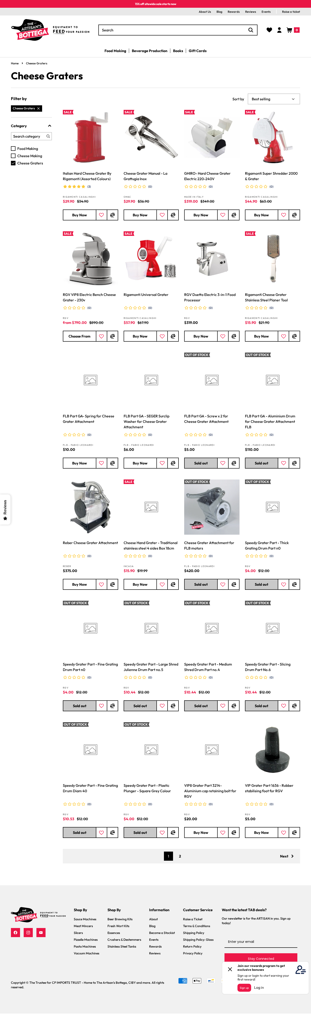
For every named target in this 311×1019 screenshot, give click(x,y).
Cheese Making (29, 156)
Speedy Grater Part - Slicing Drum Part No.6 (268, 667)
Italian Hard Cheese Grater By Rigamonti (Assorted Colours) (87, 176)
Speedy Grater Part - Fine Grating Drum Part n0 (90, 667)
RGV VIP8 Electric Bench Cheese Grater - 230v (89, 297)
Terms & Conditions (196, 926)
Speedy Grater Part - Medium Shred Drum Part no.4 (208, 667)
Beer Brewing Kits (120, 919)
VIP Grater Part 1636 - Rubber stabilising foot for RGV (269, 788)
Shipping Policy (193, 933)
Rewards (234, 11)
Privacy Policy (192, 953)
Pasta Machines (85, 946)
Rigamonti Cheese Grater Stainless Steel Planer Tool (266, 297)
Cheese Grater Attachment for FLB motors (209, 545)
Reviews (250, 11)
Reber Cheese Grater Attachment (90, 542)
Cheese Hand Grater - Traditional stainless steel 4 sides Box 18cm (151, 545)
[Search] (251, 30)
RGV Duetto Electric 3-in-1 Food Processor (210, 297)
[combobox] (178, 30)
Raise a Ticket (192, 919)
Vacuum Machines (86, 953)
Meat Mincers (83, 926)
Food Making (27, 148)
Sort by (238, 99)
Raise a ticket (291, 11)
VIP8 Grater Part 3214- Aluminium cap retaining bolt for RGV (210, 791)
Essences (113, 933)
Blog (219, 11)
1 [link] (168, 856)
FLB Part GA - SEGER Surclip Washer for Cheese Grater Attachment (146, 421)
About (153, 919)
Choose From (79, 336)
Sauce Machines (85, 919)
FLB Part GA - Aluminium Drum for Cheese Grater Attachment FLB (270, 421)
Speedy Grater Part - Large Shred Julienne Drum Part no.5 (151, 667)
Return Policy (192, 946)
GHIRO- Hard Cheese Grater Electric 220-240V (207, 176)
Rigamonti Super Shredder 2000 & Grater (271, 176)
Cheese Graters (36, 63)
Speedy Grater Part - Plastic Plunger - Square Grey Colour (147, 788)
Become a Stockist (162, 933)
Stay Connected (261, 958)
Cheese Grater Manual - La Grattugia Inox (145, 176)
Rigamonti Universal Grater (146, 294)
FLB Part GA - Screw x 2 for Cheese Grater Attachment (206, 419)
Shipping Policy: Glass (198, 940)
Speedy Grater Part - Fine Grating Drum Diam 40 (90, 788)
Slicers (78, 933)
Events (266, 11)
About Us (205, 11)
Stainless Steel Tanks (121, 946)
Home (15, 63)
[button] (293, 30)
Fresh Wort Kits (118, 926)
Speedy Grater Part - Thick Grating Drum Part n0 (267, 545)
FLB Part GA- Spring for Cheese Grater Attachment (88, 419)
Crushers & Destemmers (124, 940)
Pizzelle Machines (86, 940)
